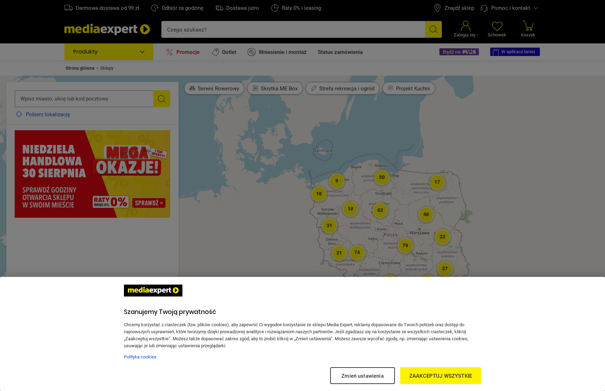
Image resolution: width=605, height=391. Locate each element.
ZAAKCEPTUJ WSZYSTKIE (440, 375)
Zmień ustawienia (362, 375)
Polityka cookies (140, 357)
